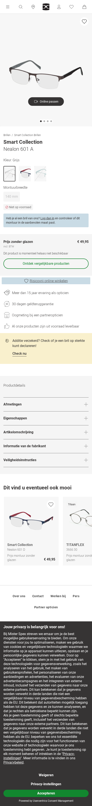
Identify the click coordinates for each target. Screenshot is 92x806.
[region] (46, 532)
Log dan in (47, 218)
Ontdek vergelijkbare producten (46, 264)
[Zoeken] (20, 7)
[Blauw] (25, 173)
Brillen (6, 135)
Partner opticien (46, 607)
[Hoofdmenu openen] (7, 7)
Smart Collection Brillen (27, 135)
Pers (76, 596)
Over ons (19, 596)
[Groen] (40, 173)
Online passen (49, 101)
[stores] (33, 7)
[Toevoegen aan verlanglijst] (84, 21)
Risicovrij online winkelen (49, 280)
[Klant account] (59, 7)
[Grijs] (9, 173)
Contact (38, 596)
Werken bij (58, 596)
